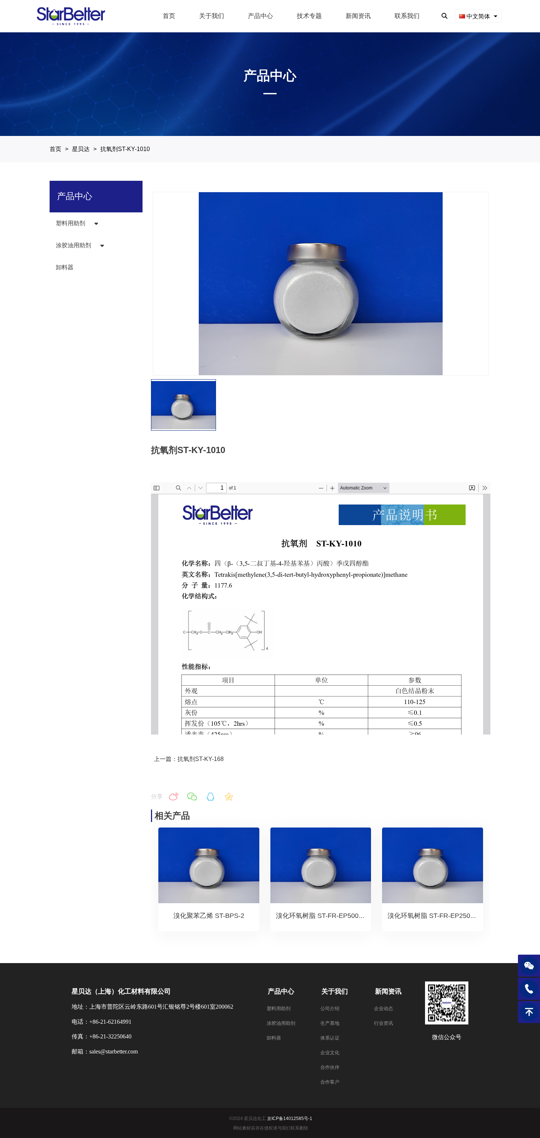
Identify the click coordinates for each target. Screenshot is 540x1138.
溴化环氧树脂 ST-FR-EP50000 (321, 915)
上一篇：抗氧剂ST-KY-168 (189, 759)
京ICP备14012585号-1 (289, 1118)
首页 (55, 149)
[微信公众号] (529, 966)
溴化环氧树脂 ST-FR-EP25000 (433, 915)
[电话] (529, 989)
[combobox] (478, 16)
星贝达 (81, 149)
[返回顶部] (529, 1012)
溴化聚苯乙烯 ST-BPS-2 (208, 915)
